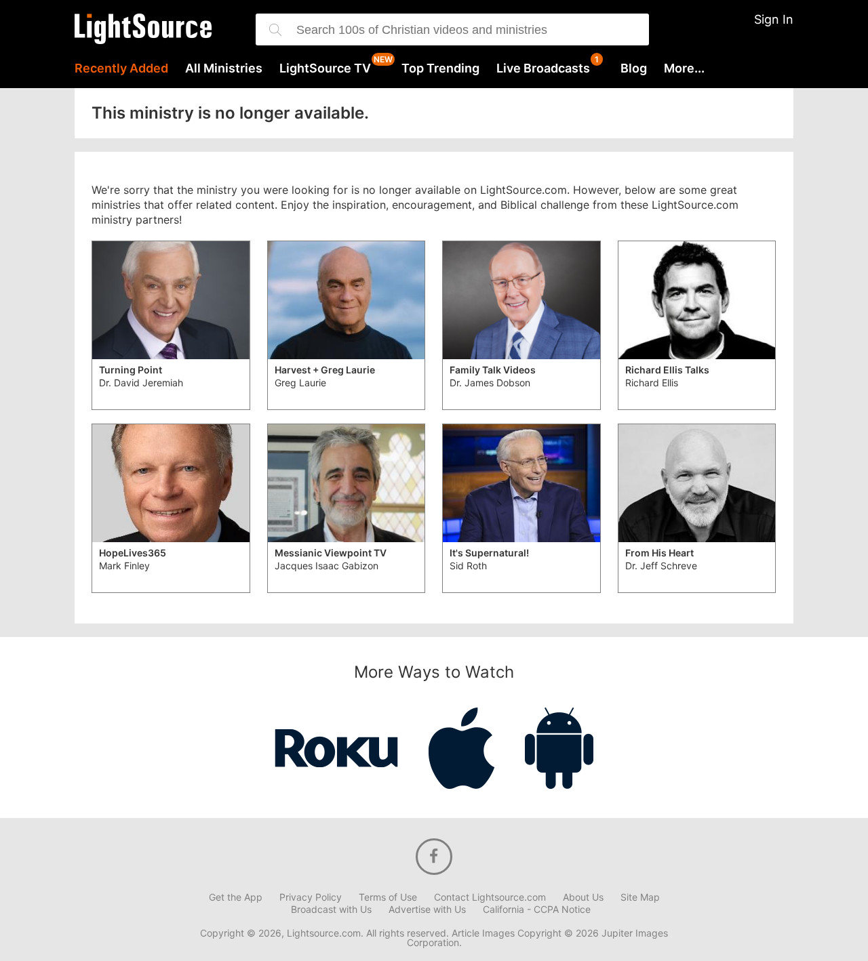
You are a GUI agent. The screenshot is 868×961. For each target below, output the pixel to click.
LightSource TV (325, 68)
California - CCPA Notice (537, 909)
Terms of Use (388, 897)
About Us (583, 897)
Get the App (235, 897)
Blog (633, 68)
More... (684, 68)
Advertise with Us (427, 909)
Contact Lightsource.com (490, 897)
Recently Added (121, 68)
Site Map (640, 897)
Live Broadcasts (543, 68)
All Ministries (223, 68)
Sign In (773, 19)
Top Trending (440, 68)
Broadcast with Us (331, 909)
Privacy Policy (310, 897)
